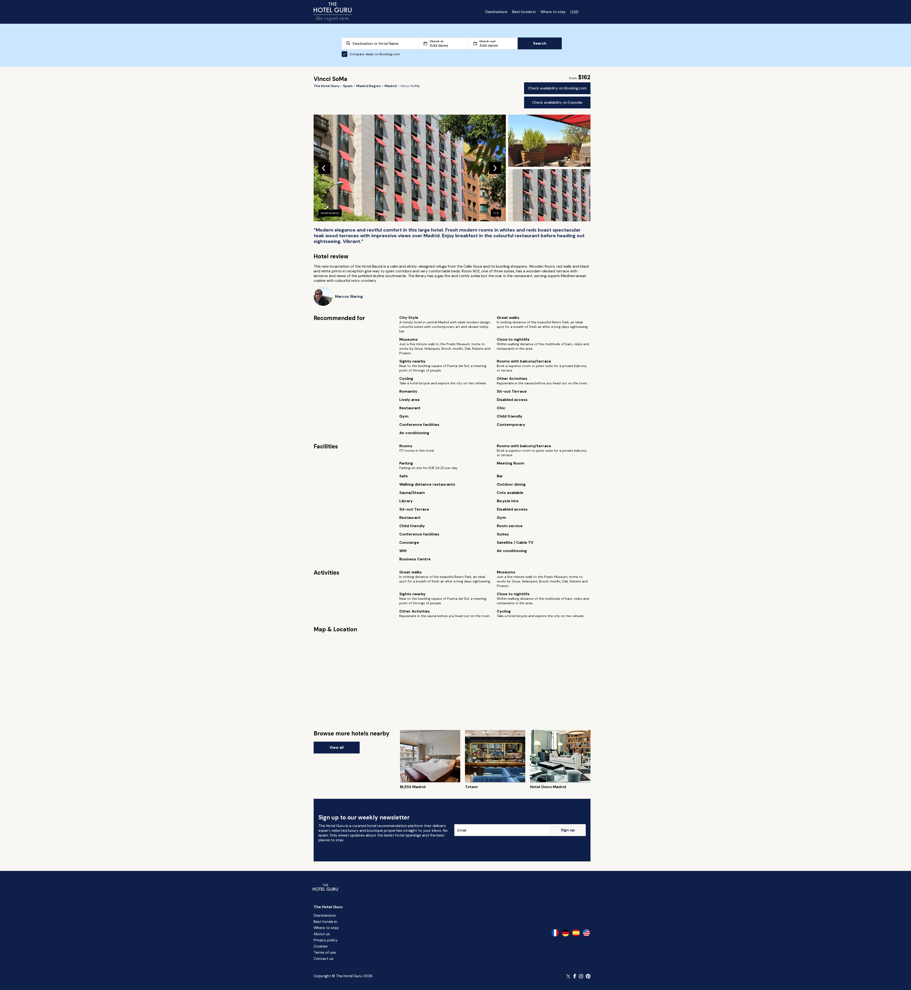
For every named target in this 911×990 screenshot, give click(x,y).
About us (322, 933)
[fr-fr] (555, 933)
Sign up (568, 829)
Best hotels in (524, 11)
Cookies (321, 946)
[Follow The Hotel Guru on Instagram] (581, 976)
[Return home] (333, 12)
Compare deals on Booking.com (375, 54)
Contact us (323, 958)
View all (337, 747)
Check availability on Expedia (557, 102)
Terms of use (325, 952)
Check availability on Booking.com (557, 88)
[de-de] (566, 933)
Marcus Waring (349, 296)
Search (539, 43)
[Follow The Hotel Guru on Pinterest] (588, 976)
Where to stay (553, 11)
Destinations (496, 11)
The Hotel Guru (328, 906)
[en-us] (586, 933)
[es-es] (576, 933)
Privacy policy (326, 940)
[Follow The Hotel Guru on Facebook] (574, 976)
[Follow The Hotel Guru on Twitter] (568, 976)
